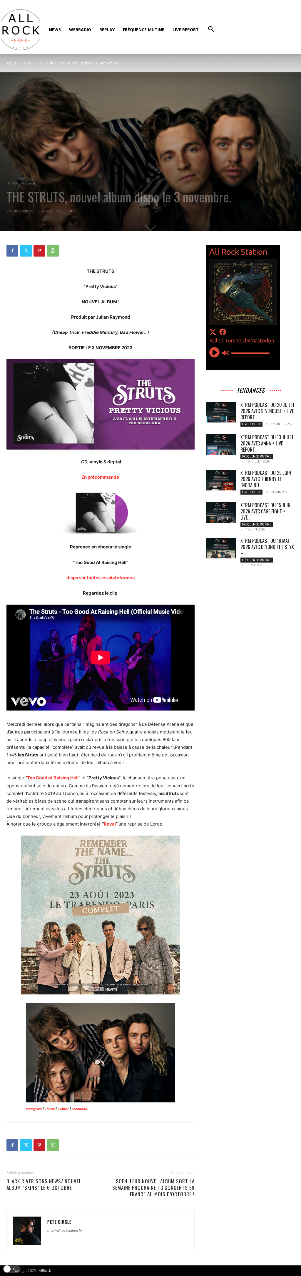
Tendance (28, 183)
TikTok (50, 1109)
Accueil (12, 63)
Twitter (63, 1109)
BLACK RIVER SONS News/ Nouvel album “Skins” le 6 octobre (43, 1184)
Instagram (34, 1109)
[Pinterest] (39, 251)
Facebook (79, 1109)
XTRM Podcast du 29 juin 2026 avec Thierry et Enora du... (265, 479)
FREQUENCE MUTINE (256, 456)
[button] (12, 1269)
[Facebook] (12, 251)
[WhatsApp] (53, 251)
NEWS (28, 63)
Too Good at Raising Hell (52, 778)
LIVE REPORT (251, 424)
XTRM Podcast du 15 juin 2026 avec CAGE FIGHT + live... (265, 511)
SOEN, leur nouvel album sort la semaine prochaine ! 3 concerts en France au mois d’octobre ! (153, 1187)
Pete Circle (24, 211)
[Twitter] (26, 251)
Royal (110, 824)
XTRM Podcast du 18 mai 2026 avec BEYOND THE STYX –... (267, 547)
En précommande (100, 477)
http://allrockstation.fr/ (64, 1230)
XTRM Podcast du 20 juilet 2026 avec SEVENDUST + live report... (267, 411)
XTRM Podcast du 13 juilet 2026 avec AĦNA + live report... (267, 443)
